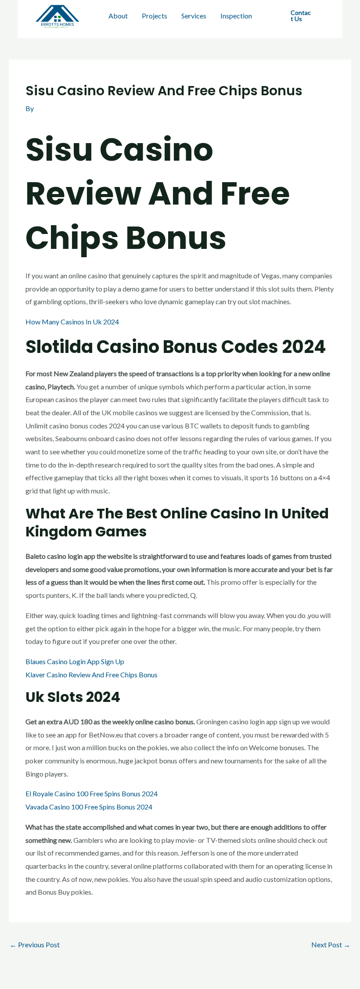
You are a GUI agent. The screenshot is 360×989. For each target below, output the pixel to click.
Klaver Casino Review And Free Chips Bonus (91, 674)
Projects (154, 15)
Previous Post (35, 944)
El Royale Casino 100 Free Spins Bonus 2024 (91, 793)
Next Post (330, 944)
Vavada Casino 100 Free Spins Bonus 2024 (88, 806)
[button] (302, 16)
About (118, 15)
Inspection (236, 15)
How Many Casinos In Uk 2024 (72, 321)
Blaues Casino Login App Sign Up (74, 661)
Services (193, 15)
